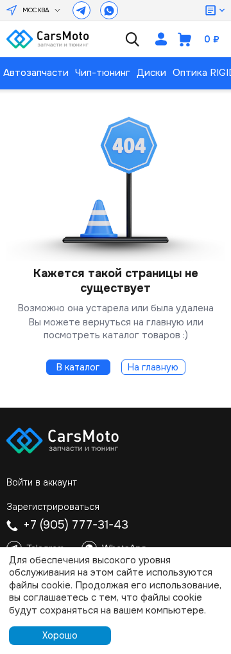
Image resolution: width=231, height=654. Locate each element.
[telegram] (81, 10)
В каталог (77, 367)
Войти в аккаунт (41, 482)
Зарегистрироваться (52, 507)
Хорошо (60, 635)
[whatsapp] (109, 10)
